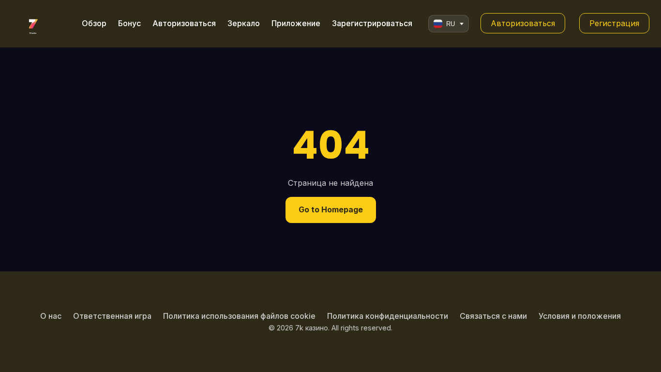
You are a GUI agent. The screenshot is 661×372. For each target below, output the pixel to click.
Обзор (94, 23)
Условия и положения (580, 316)
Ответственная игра (112, 316)
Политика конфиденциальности (387, 316)
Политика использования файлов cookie (239, 316)
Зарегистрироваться (372, 23)
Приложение (295, 23)
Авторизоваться (184, 23)
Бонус (129, 23)
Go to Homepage (331, 209)
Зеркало (243, 23)
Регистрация (614, 23)
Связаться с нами (493, 316)
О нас (50, 316)
